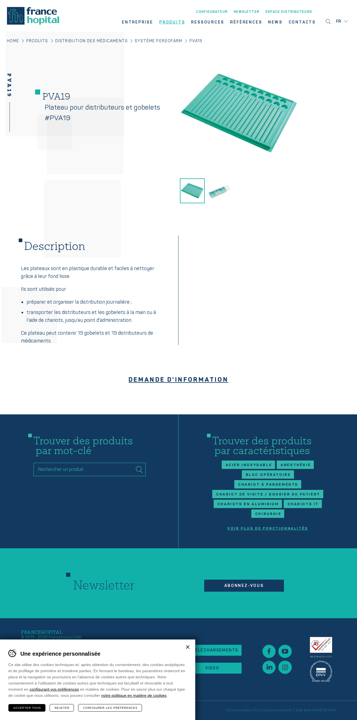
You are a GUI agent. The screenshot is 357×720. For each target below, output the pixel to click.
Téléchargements (215, 650)
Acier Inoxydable (249, 465)
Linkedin (269, 667)
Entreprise (137, 22)
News (275, 22)
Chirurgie (268, 514)
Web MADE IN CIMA (320, 710)
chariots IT (303, 504)
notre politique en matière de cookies (134, 695)
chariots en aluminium (248, 504)
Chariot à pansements (268, 484)
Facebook (269, 651)
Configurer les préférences (110, 707)
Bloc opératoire (268, 475)
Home (13, 41)
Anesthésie (296, 465)
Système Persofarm (158, 41)
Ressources (207, 22)
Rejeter (62, 707)
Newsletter (246, 12)
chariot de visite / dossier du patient (268, 494)
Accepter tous (27, 707)
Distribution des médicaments (91, 41)
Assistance (321, 659)
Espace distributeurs (289, 12)
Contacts (302, 22)
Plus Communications (273, 710)
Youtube (284, 651)
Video (212, 668)
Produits (172, 22)
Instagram (284, 667)
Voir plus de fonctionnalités (267, 528)
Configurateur (212, 12)
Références (246, 22)
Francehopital (33, 16)
